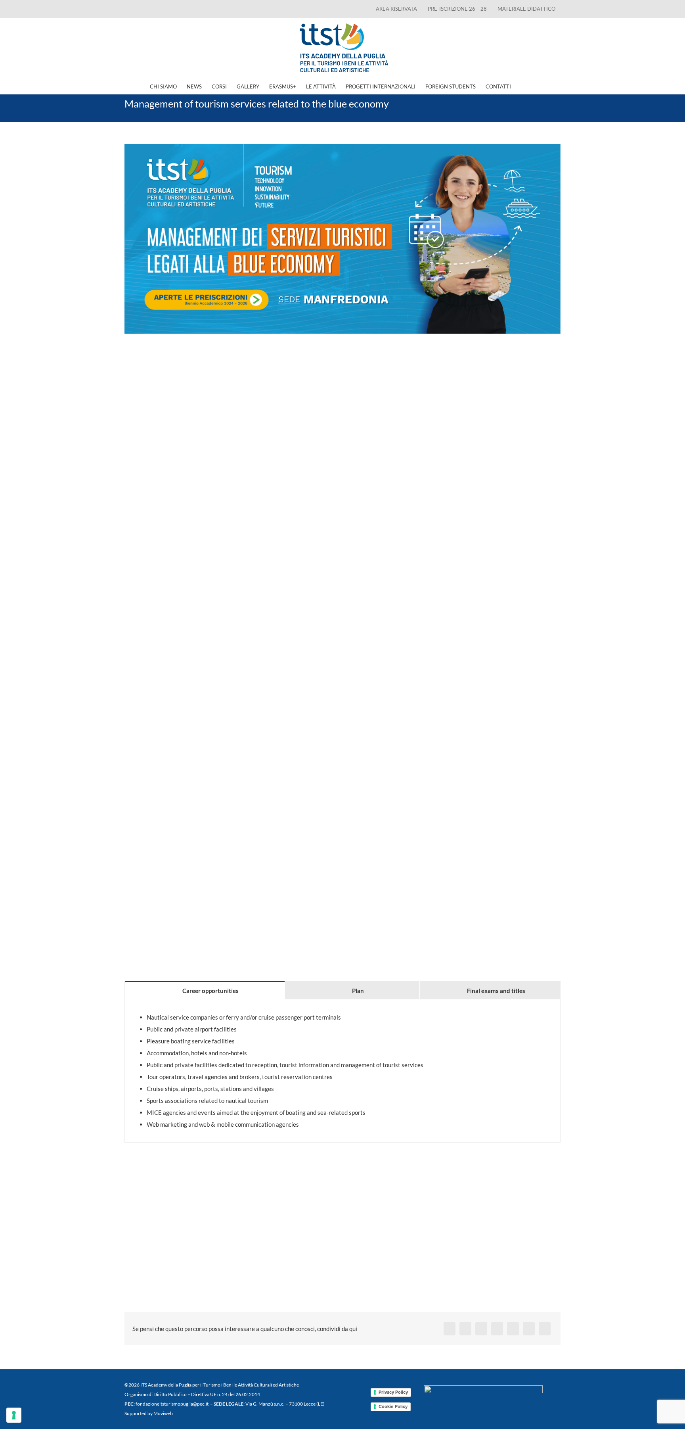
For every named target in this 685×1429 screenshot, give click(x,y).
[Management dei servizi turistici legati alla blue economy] (342, 239)
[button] (523, 86)
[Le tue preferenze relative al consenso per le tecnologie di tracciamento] (13, 1415)
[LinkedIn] (481, 1328)
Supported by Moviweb (148, 1413)
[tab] (205, 990)
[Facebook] (449, 1328)
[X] (465, 1328)
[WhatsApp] (497, 1328)
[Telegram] (513, 1328)
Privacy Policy (393, 1392)
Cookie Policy (393, 1406)
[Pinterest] (529, 1328)
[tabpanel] (342, 1071)
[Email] (545, 1328)
